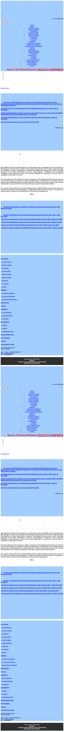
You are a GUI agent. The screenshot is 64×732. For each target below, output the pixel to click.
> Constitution (5, 268)
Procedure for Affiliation (34, 43)
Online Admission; (33, 50)
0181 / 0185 (60, 18)
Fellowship (33, 37)
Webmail (32, 360)
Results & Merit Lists (32, 61)
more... (32, 194)
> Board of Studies (6, 274)
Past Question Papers (33, 59)
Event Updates (32, 62)
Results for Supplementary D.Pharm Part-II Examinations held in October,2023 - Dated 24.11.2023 (31, 219)
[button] (3, 88)
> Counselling (5, 318)
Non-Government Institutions (33, 46)
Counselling (33, 53)
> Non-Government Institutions (9, 299)
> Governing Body (6, 271)
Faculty (32, 26)
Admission (32, 49)
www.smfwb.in (8, 354)
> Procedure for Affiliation (8, 293)
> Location (3, 286)
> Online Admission (6, 312)
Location (33, 40)
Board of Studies (34, 34)
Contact (32, 65)
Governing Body (33, 32)
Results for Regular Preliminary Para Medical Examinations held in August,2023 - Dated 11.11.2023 (32, 228)
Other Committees (33, 35)
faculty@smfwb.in (9, 353)
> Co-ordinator (5, 283)
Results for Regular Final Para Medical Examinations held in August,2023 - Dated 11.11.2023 (30, 225)
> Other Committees (6, 277)
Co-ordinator (33, 38)
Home (32, 25)
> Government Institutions (8, 296)
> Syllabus (4, 325)
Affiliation (32, 41)
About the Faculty (33, 28)
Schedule (33, 58)
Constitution (33, 31)
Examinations (32, 55)
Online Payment (32, 64)
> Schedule (4, 328)
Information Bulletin (33, 52)
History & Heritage (33, 29)
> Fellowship (4, 280)
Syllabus (33, 56)
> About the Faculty (6, 262)
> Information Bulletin (7, 315)
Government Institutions (34, 44)
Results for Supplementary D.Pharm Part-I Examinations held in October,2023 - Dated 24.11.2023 (31, 222)
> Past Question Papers (7, 331)
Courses (32, 47)
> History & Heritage (6, 265)
